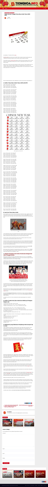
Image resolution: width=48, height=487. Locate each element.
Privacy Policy (32, 485)
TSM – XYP (45, 485)
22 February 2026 (6, 475)
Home (6, 8)
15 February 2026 (39, 475)
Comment (4, 433)
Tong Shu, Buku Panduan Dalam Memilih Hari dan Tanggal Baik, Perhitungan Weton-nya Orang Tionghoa (11, 406)
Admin (9, 17)
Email (4, 453)
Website (4, 458)
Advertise (36, 485)
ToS (29, 485)
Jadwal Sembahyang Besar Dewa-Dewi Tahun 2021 (25, 405)
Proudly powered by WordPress (5, 485)
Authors (39, 485)
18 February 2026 (28, 475)
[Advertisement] (18, 25)
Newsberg (13, 485)
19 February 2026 (17, 475)
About (28, 485)
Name (4, 448)
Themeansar (16, 485)
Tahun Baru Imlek (13, 60)
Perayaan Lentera (28, 372)
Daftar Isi (42, 485)
